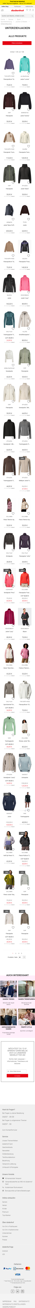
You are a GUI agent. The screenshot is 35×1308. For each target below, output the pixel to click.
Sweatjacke (9, 371)
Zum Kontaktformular (9, 1130)
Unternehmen (7, 1233)
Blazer (25, 631)
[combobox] (17, 16)
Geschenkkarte (7, 1147)
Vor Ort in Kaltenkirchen (10, 1230)
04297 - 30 (6, 1124)
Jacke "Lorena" (24, 79)
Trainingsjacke (9, 741)
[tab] (17, 43)
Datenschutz (24, 1301)
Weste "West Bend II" (10, 668)
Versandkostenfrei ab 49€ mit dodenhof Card (18, 1183)
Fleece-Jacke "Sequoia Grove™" (10, 894)
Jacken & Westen (21, 22)
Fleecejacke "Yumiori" (10, 152)
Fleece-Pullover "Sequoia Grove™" (25, 855)
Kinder (4, 1209)
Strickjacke (9, 556)
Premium (5, 1212)
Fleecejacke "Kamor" (25, 152)
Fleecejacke (9, 116)
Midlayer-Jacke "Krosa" (25, 480)
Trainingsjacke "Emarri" (25, 444)
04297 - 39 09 (8, 1117)
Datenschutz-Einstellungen (14, 1304)
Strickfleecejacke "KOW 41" (25, 334)
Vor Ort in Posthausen (9, 1226)
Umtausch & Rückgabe (10, 1167)
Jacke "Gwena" (24, 116)
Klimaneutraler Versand (13, 1178)
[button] (13, 73)
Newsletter (6, 1151)
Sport (19, 19)
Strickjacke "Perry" (9, 592)
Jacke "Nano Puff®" (9, 225)
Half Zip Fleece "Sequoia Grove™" (10, 855)
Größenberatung (7, 1154)
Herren (4, 1205)
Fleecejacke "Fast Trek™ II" (25, 592)
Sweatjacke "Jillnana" (25, 407)
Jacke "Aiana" (25, 189)
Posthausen (17, 6)
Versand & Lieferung (9, 1164)
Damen (10, 19)
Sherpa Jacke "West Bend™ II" (25, 741)
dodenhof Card (7, 1144)
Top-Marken (6, 1215)
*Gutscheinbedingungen (17, 1279)
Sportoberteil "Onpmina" (10, 704)
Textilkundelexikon (8, 1157)
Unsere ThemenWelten (10, 1141)
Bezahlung (6, 1161)
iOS (3, 1254)
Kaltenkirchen (29, 6)
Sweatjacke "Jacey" (9, 777)
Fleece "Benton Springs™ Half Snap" (10, 519)
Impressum (7, 1301)
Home (3, 19)
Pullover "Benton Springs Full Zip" (25, 668)
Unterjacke (25, 777)
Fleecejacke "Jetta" (24, 556)
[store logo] (15, 10)
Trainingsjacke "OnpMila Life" (10, 334)
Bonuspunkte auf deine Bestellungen (17, 1191)
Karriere (5, 1236)
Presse (4, 1240)
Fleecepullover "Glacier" (10, 79)
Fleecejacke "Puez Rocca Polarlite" (25, 261)
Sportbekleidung (6, 22)
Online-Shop (5, 6)
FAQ (15, 1301)
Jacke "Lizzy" (25, 298)
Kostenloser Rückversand (13, 1187)
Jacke (25, 225)
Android (5, 1251)
